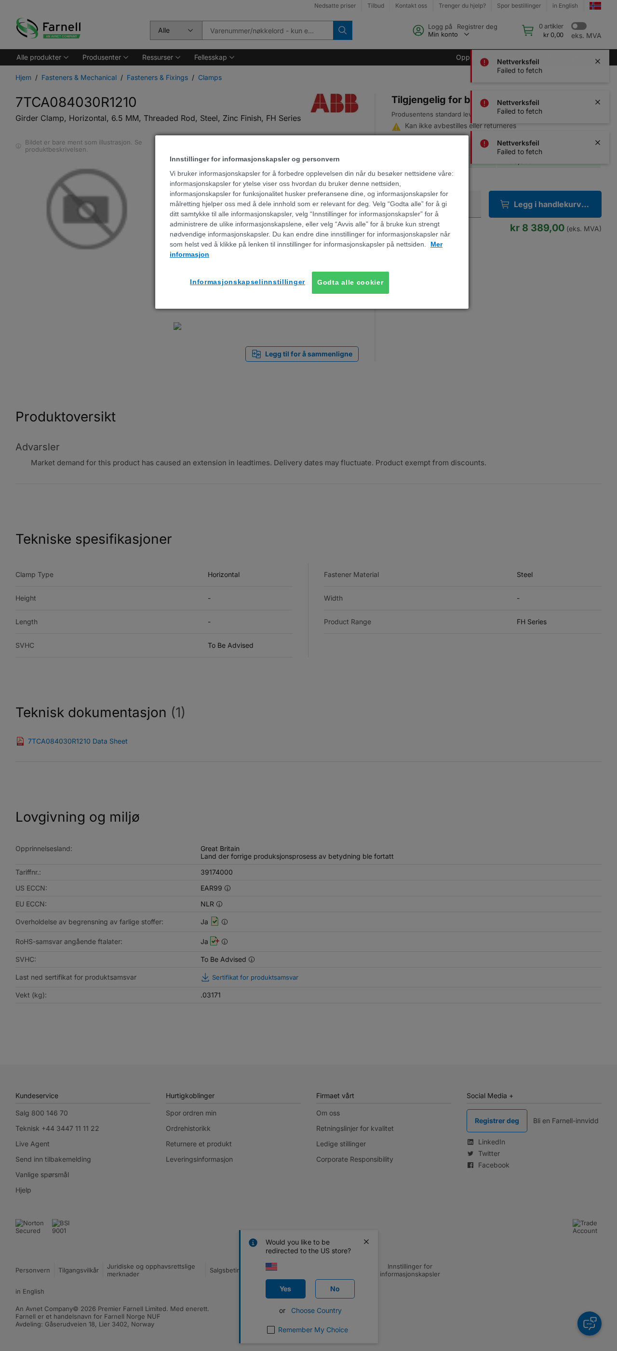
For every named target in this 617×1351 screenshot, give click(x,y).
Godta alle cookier (350, 282)
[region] (312, 222)
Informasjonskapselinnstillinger (247, 282)
